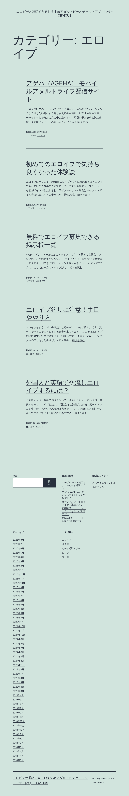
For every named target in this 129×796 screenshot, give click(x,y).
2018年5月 (18, 751)
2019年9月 (18, 699)
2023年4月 (18, 686)
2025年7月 (18, 596)
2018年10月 (19, 730)
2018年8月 (18, 738)
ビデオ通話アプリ (71, 548)
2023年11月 (19, 665)
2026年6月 (18, 548)
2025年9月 (18, 587)
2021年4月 (18, 695)
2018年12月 (19, 721)
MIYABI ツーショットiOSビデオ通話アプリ (73, 519)
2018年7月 (18, 743)
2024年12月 (19, 626)
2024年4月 (18, 660)
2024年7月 (18, 647)
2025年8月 (18, 591)
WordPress (98, 782)
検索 (15, 476)
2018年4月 (18, 756)
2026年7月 (18, 544)
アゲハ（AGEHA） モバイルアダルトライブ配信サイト (63, 91)
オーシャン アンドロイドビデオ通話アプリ (73, 503)
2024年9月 (18, 639)
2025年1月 (18, 622)
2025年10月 (19, 583)
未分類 (65, 557)
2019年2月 (18, 712)
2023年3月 (18, 691)
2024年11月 (19, 630)
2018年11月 (18, 725)
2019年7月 (18, 708)
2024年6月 (18, 652)
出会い (65, 552)
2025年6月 (18, 600)
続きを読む (81, 121)
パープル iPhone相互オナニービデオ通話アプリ (74, 485)
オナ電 (65, 544)
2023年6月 (18, 678)
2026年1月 (18, 570)
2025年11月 (19, 578)
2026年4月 (18, 557)
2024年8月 (18, 643)
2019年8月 (18, 704)
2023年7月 (18, 673)
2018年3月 (18, 760)
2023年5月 (18, 682)
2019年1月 (18, 717)
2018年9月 (18, 734)
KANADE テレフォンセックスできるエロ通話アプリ (74, 511)
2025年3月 (18, 613)
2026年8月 (18, 539)
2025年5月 (18, 604)
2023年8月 (18, 669)
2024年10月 (19, 634)
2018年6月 (18, 747)
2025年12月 (19, 574)
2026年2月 (18, 565)
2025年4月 (18, 609)
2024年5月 (18, 656)
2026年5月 (18, 552)
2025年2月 (18, 617)
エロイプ (41, 135)
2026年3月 (18, 561)
